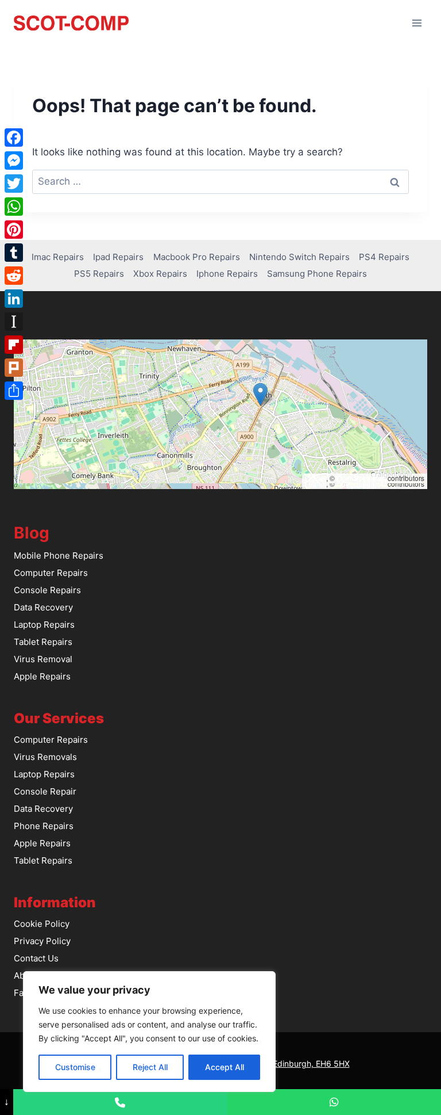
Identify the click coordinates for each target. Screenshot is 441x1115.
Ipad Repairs (118, 256)
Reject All (150, 1067)
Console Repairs (47, 590)
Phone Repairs (44, 825)
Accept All (224, 1067)
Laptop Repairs (44, 624)
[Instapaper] (13, 321)
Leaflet (315, 478)
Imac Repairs (58, 256)
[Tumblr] (13, 252)
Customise (75, 1067)
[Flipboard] (13, 344)
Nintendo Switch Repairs (299, 256)
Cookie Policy (41, 923)
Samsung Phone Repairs (317, 273)
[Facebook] (13, 137)
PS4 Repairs (384, 256)
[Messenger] (13, 160)
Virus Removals (45, 756)
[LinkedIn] (13, 298)
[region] (149, 1031)
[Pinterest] (13, 229)
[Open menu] (416, 23)
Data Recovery (43, 607)
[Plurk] (13, 367)
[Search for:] (220, 181)
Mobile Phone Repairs (58, 555)
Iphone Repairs (227, 273)
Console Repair (45, 791)
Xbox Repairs (160, 273)
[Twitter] (13, 183)
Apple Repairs (42, 676)
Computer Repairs (51, 572)
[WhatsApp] (13, 206)
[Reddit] (13, 275)
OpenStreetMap (361, 478)
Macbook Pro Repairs (196, 256)
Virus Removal (43, 659)
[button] (260, 394)
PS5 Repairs (99, 273)
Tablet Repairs (43, 641)
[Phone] (120, 1102)
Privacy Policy (42, 940)
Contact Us (36, 958)
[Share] (13, 390)
